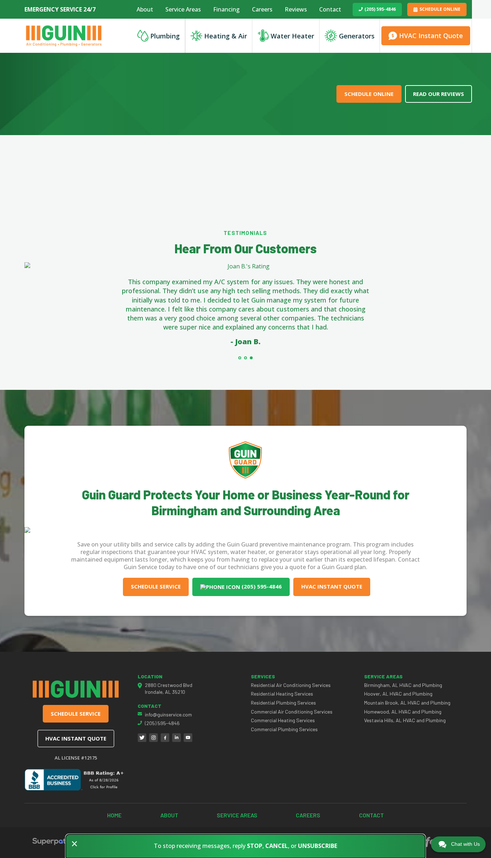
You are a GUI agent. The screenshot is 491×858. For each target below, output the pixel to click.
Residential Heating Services (282, 694)
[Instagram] (153, 737)
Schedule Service (156, 586)
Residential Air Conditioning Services (291, 685)
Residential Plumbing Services (283, 703)
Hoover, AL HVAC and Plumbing (398, 694)
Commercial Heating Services (283, 720)
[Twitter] (142, 737)
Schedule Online (439, 9)
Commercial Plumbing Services (284, 729)
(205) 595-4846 (380, 9)
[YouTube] (188, 737)
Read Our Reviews (438, 93)
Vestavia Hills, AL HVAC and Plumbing (405, 720)
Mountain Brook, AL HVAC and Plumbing (407, 703)
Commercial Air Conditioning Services (291, 712)
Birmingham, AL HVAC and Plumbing (403, 685)
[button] (239, 357)
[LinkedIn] (176, 737)
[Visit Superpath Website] (51, 842)
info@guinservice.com (168, 714)
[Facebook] (165, 737)
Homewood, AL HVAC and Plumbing (402, 712)
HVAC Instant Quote (331, 586)
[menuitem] (144, 9)
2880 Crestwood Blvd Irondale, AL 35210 (168, 688)
